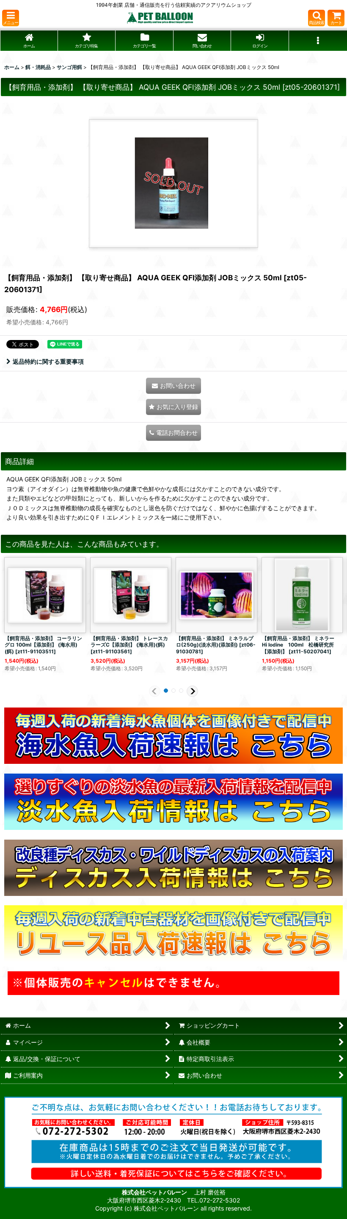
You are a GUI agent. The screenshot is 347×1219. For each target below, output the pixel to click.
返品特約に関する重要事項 (48, 361)
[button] (10, 18)
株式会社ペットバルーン (155, 1192)
